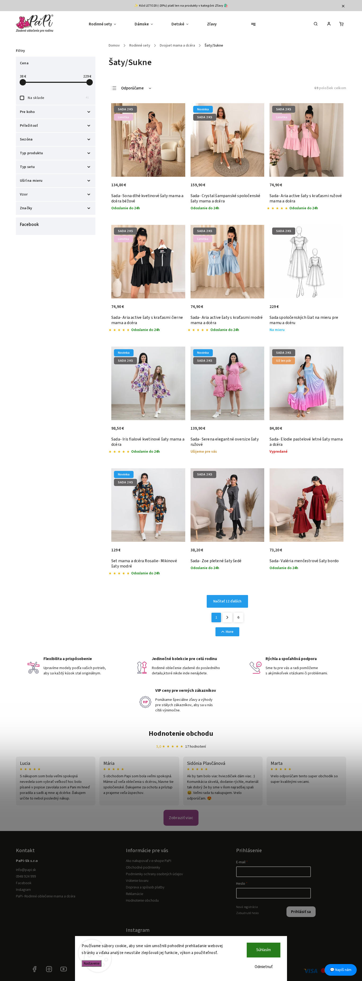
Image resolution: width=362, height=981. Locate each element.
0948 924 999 (26, 876)
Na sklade (58, 98)
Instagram (23, 889)
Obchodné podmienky (143, 867)
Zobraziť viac (181, 818)
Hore (229, 631)
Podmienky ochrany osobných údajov (154, 874)
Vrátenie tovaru (137, 880)
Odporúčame (132, 88)
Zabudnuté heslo (247, 913)
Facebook (23, 883)
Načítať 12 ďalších (227, 601)
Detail (175, 187)
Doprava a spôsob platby (145, 887)
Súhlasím (263, 950)
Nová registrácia (247, 907)
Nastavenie (91, 963)
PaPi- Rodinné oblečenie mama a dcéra (45, 896)
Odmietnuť (264, 967)
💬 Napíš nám (340, 970)
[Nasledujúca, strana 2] (227, 617)
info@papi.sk (26, 870)
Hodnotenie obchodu (181, 733)
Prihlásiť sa (301, 912)
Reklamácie (134, 894)
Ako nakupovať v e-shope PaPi (148, 861)
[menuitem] (107, 24)
